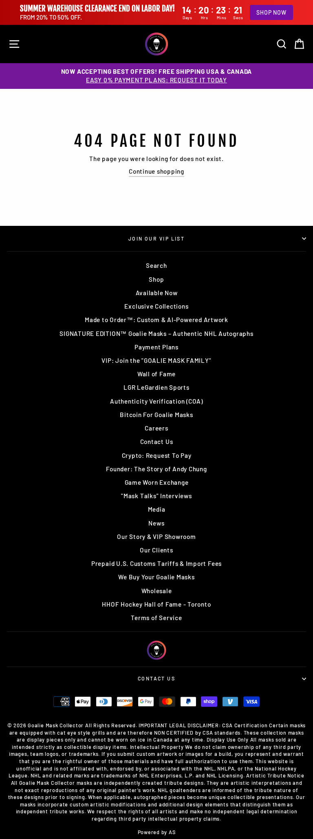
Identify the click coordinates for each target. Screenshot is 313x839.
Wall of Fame (156, 374)
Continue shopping (156, 171)
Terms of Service (156, 617)
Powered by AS (157, 832)
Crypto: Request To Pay (157, 455)
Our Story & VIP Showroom (156, 536)
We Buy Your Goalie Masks (156, 577)
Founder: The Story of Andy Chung (156, 468)
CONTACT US (156, 678)
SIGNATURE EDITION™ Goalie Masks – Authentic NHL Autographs (156, 333)
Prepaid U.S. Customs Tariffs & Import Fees (156, 563)
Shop (156, 279)
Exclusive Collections (156, 306)
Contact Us (156, 441)
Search (156, 265)
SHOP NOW (271, 12)
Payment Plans (156, 347)
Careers (156, 428)
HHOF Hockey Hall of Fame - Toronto (156, 604)
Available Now (157, 292)
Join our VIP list (156, 238)
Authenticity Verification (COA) (156, 401)
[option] (156, 76)
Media (156, 509)
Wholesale (156, 590)
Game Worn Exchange (157, 482)
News (156, 523)
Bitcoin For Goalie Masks (156, 414)
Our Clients (156, 550)
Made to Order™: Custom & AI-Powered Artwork (156, 319)
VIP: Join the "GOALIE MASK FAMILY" (156, 360)
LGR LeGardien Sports (156, 387)
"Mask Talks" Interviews (156, 495)
